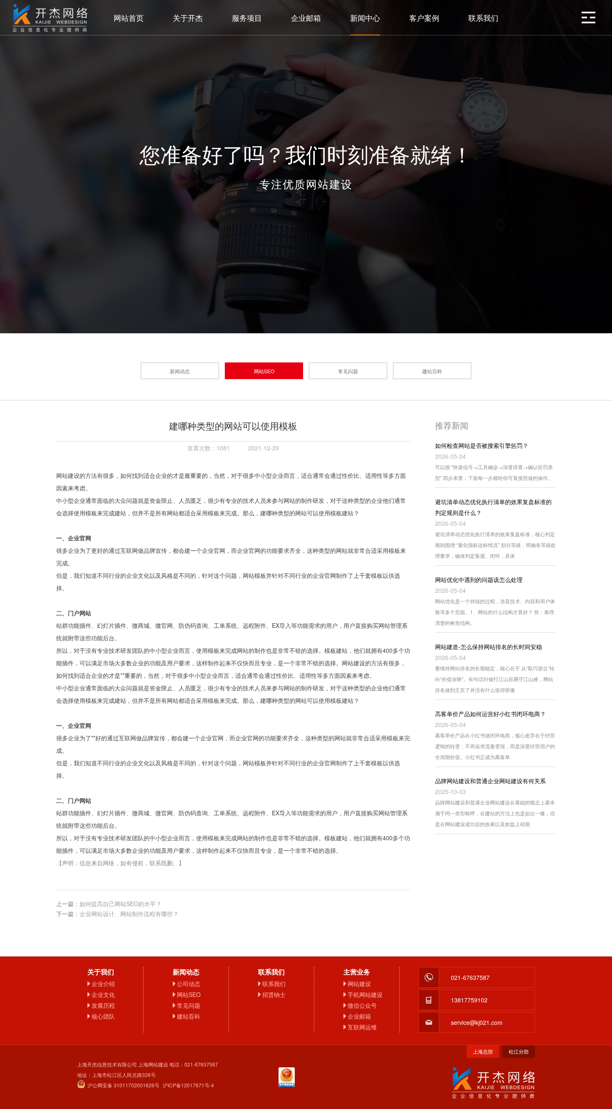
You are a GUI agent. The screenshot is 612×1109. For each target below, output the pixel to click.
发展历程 (103, 1005)
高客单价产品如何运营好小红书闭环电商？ (490, 713)
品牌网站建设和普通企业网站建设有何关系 (490, 781)
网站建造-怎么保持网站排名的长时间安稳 (488, 646)
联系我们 (483, 17)
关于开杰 (188, 17)
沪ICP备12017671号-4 (188, 1085)
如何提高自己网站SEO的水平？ (121, 903)
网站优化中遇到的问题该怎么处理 (478, 579)
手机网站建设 (365, 994)
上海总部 (483, 1051)
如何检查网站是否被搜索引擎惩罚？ (481, 445)
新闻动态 (180, 371)
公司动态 (188, 983)
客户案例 (424, 17)
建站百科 (432, 371)
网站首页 (129, 17)
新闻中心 (365, 17)
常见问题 (348, 371)
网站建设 (359, 983)
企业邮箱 (306, 17)
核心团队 (103, 1016)
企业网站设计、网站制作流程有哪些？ (129, 913)
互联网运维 (362, 1027)
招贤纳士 (274, 994)
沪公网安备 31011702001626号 (123, 1085)
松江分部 (519, 1051)
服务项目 (247, 17)
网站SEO (264, 371)
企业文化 (103, 994)
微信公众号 (362, 1005)
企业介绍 (103, 983)
